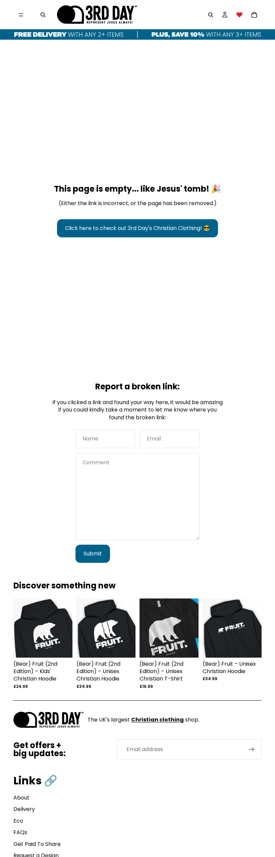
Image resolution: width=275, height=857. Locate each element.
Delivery (24, 809)
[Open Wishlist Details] (239, 15)
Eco (18, 821)
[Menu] (21, 15)
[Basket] (254, 14)
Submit (93, 553)
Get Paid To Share (37, 844)
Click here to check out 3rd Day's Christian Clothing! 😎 (137, 228)
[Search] (43, 14)
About (21, 798)
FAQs (20, 832)
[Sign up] (251, 749)
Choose (67, 647)
